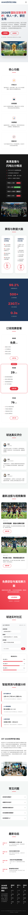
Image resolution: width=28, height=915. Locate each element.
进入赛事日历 (7, 265)
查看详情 (7, 531)
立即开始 (14, 358)
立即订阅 (14, 388)
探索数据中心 (21, 267)
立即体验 (5, 33)
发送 (23, 648)
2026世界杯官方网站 (8, 2)
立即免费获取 (14, 597)
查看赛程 (14, 33)
